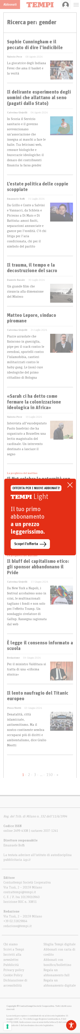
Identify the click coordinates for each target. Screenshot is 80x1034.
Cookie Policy (13, 975)
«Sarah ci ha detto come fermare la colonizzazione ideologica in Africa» (34, 402)
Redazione (13, 657)
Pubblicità (11, 965)
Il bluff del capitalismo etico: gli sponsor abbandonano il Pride (38, 567)
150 (49, 775)
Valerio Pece (14, 56)
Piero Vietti (14, 708)
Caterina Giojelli (17, 112)
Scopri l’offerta (26, 544)
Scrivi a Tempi (13, 949)
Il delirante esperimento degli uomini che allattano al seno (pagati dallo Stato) (39, 98)
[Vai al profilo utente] (66, 4)
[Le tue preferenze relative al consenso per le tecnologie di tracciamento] (7, 1026)
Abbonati (10, 4)
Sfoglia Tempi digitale (60, 944)
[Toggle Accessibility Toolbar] (71, 1025)
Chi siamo (10, 944)
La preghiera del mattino (22, 473)
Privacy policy (13, 970)
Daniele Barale (16, 280)
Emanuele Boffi (16, 198)
